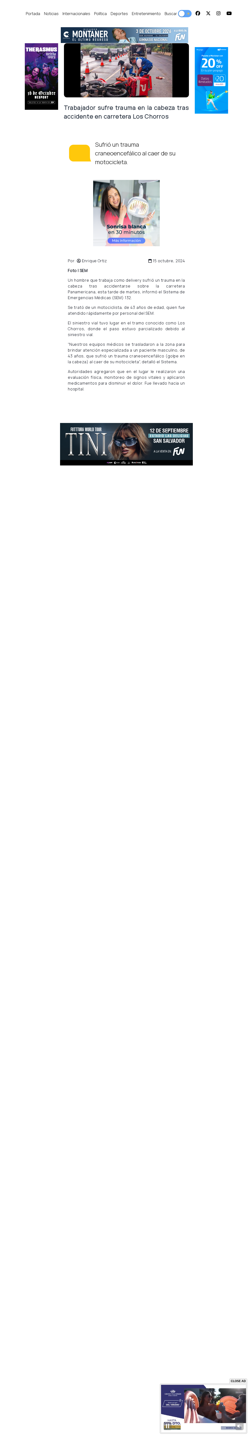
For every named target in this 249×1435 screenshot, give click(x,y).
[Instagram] (218, 13)
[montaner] (124, 35)
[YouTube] (229, 13)
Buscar (171, 13)
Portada (33, 13)
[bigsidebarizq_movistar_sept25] (211, 80)
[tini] (126, 444)
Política (100, 13)
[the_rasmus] (41, 76)
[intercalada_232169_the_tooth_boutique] (126, 213)
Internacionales (76, 13)
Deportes (119, 13)
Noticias (51, 13)
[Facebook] (198, 13)
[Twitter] (208, 13)
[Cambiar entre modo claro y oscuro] (185, 13)
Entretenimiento (146, 13)
